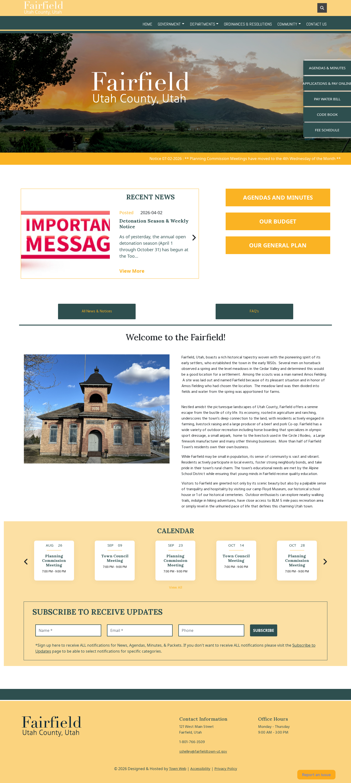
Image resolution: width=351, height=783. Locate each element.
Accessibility (200, 768)
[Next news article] (193, 238)
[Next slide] (163, 409)
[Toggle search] (322, 8)
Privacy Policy (225, 768)
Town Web (177, 768)
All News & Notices (97, 311)
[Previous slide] (31, 409)
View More (131, 271)
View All (175, 587)
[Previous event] (26, 562)
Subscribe (263, 630)
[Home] (57, 8)
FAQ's (254, 311)
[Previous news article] (25, 238)
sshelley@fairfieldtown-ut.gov (203, 751)
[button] (172, 24)
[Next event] (325, 562)
